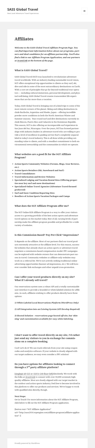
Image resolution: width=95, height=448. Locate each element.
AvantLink (22, 60)
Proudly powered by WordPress (27, 443)
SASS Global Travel (22, 9)
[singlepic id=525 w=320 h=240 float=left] (34, 373)
